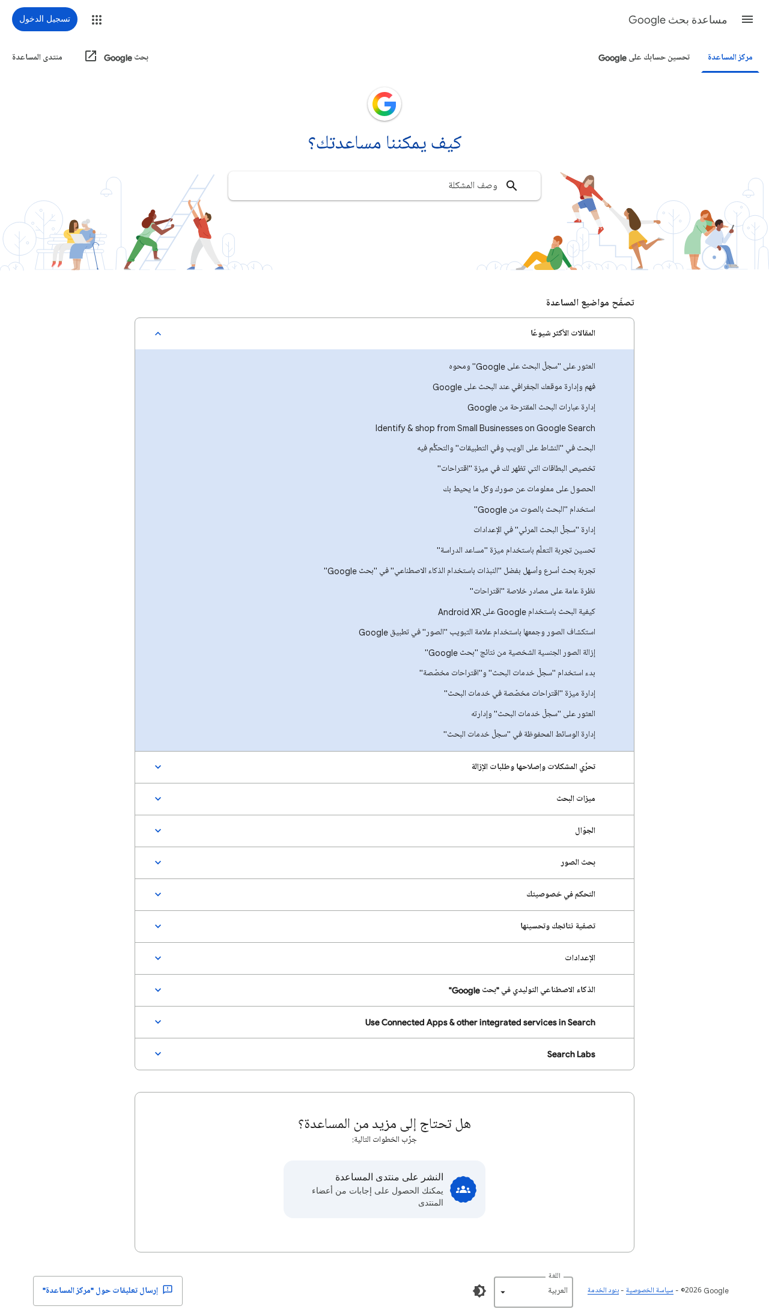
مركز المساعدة (730, 57)
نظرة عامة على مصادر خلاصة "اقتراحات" (532, 591)
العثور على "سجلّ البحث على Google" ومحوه (522, 366)
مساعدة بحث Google (678, 19)
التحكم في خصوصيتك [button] (560, 894)
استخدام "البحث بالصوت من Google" (534, 509)
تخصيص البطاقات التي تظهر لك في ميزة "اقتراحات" (516, 468)
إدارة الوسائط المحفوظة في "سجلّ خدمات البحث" (519, 734)
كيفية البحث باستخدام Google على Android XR (516, 612)
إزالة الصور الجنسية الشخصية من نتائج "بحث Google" (510, 652)
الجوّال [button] (585, 830)
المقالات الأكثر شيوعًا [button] (562, 333)
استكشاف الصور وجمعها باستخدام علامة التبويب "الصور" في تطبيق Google (477, 632)
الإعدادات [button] (580, 958)
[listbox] (533, 1292)
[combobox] (384, 185)
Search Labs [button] (571, 1053)
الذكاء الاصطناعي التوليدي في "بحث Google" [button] (522, 990)
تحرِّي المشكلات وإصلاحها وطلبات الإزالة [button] (533, 767)
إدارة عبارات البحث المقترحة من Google (531, 407)
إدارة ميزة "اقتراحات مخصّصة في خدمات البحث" (519, 693)
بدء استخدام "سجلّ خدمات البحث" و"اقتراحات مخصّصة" (507, 673)
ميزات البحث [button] (575, 799)
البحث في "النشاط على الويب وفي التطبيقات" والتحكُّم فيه (506, 448)
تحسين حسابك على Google (644, 57)
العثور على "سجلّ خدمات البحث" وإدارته (533, 714)
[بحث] (511, 185)
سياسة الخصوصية (649, 1291)
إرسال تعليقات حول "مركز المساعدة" (101, 1290)
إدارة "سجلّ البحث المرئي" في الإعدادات (534, 530)
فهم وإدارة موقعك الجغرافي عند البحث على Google (514, 387)
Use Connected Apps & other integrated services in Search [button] (480, 1022)
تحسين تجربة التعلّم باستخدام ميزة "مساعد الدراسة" (516, 550)
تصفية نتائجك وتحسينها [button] (557, 926)
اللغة (555, 1276)
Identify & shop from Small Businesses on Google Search (485, 428)
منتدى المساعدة (37, 57)
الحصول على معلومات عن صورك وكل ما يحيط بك (519, 489)
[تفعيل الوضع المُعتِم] (479, 1291)
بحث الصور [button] (578, 862)
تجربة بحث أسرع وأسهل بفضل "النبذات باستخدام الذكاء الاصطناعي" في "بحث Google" (459, 571)
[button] (747, 19)
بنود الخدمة (603, 1291)
